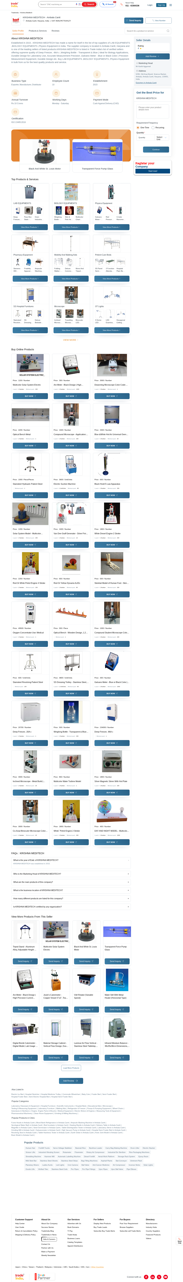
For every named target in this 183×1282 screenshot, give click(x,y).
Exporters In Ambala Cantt (146, 83)
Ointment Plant (136, 1161)
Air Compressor (119, 1165)
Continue (156, 150)
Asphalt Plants (106, 1161)
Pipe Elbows (131, 1169)
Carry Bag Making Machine (116, 1148)
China (24, 1267)
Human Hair (30, 1148)
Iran (87, 1267)
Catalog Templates (74, 1242)
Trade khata (72, 1235)
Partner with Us (47, 1248)
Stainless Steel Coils (59, 1169)
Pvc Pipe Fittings (88, 1169)
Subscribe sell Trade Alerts (130, 1231)
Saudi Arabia (74, 1267)
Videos (148, 1238)
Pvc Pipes (75, 1169)
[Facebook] (146, 1277)
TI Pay (70, 1231)
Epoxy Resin (143, 1156)
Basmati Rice (80, 1148)
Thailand (39, 1267)
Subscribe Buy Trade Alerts (104, 1231)
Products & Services (38, 31)
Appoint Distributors (75, 1246)
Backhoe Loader (95, 1148)
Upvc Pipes (103, 1169)
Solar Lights (148, 1165)
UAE (65, 1267)
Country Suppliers (153, 1231)
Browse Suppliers (126, 1227)
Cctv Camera (73, 1165)
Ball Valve (85, 1165)
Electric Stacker (149, 1148)
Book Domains (73, 1227)
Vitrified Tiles (43, 1169)
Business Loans (73, 1238)
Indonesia (57, 1267)
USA (82, 1267)
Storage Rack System (126, 1156)
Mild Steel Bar (31, 1161)
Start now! (152, 171)
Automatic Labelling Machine (69, 1156)
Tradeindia (15, 13)
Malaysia (48, 1267)
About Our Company (49, 1223)
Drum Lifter (134, 1148)
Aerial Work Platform (106, 1156)
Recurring (159, 128)
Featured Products (153, 1235)
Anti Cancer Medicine (101, 1165)
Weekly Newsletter (48, 1255)
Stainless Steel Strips (69, 1161)
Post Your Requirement (129, 1223)
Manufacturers (151, 1223)
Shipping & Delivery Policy (25, 1235)
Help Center (20, 1223)
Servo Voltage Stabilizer (62, 1148)
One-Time (144, 128)
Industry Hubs (151, 1227)
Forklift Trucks (44, 1148)
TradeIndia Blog (47, 1231)
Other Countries (97, 1267)
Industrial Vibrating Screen (49, 1152)
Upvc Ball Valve (117, 1169)
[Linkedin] (153, 1277)
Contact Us (45, 1244)
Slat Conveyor (121, 1161)
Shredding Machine (33, 1156)
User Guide (19, 1227)
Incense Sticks (134, 1165)
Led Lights (60, 1165)
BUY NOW (29, 396)
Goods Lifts (30, 1169)
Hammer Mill (49, 1156)
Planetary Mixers (32, 1165)
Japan (17, 1267)
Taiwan (31, 1267)
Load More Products (71, 1068)
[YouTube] (166, 1277)
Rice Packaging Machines (139, 1152)
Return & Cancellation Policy (26, 1231)
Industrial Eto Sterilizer (117, 1152)
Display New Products (102, 1223)
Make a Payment (48, 1252)
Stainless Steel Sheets (49, 1161)
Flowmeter (79, 1152)
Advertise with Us (74, 1223)
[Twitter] (159, 1277)
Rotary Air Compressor (95, 1152)
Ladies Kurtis (47, 1165)
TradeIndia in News (49, 1235)
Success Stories (47, 1227)
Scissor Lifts (30, 1152)
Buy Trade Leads (100, 1227)
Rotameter (67, 1152)
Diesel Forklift (89, 1156)
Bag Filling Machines (89, 1161)
